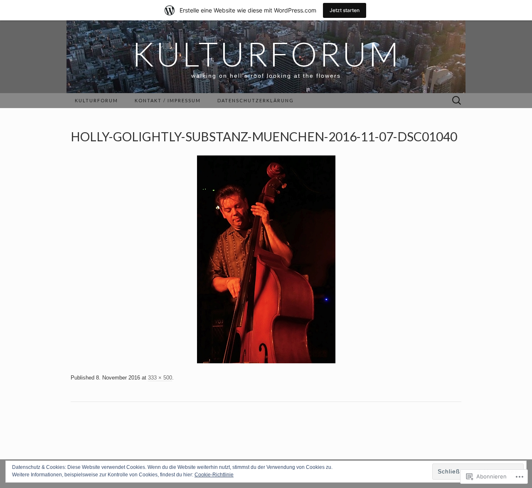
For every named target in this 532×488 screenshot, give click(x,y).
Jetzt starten (345, 10)
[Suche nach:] (457, 101)
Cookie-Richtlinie (214, 475)
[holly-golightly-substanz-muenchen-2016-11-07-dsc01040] (266, 259)
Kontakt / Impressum (168, 100)
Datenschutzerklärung (255, 100)
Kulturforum (96, 100)
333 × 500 (160, 378)
